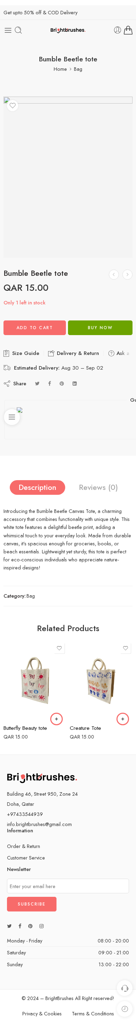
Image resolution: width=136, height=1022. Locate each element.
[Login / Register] (117, 30)
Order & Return (23, 846)
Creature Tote (19, 728)
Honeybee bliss (88, 728)
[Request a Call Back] (125, 988)
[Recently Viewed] (125, 1009)
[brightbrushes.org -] (68, 30)
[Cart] (128, 30)
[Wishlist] (12, 105)
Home (60, 69)
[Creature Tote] (34, 680)
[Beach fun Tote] (127, 275)
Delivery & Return (77, 353)
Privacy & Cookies (42, 1013)
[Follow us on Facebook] (19, 926)
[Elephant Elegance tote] (114, 275)
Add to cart (34, 328)
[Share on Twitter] (37, 383)
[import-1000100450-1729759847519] (68, 177)
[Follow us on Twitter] (9, 926)
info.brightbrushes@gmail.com (39, 824)
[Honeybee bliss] (101, 680)
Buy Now (100, 328)
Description (37, 487)
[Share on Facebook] (49, 383)
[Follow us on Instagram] (41, 926)
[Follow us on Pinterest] (30, 926)
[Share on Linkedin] (75, 383)
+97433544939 (25, 814)
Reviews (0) (98, 487)
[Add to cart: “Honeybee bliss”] (122, 719)
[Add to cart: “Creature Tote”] (56, 719)
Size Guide (24, 353)
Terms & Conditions (93, 1013)
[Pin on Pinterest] (62, 383)
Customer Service (26, 857)
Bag (78, 69)
